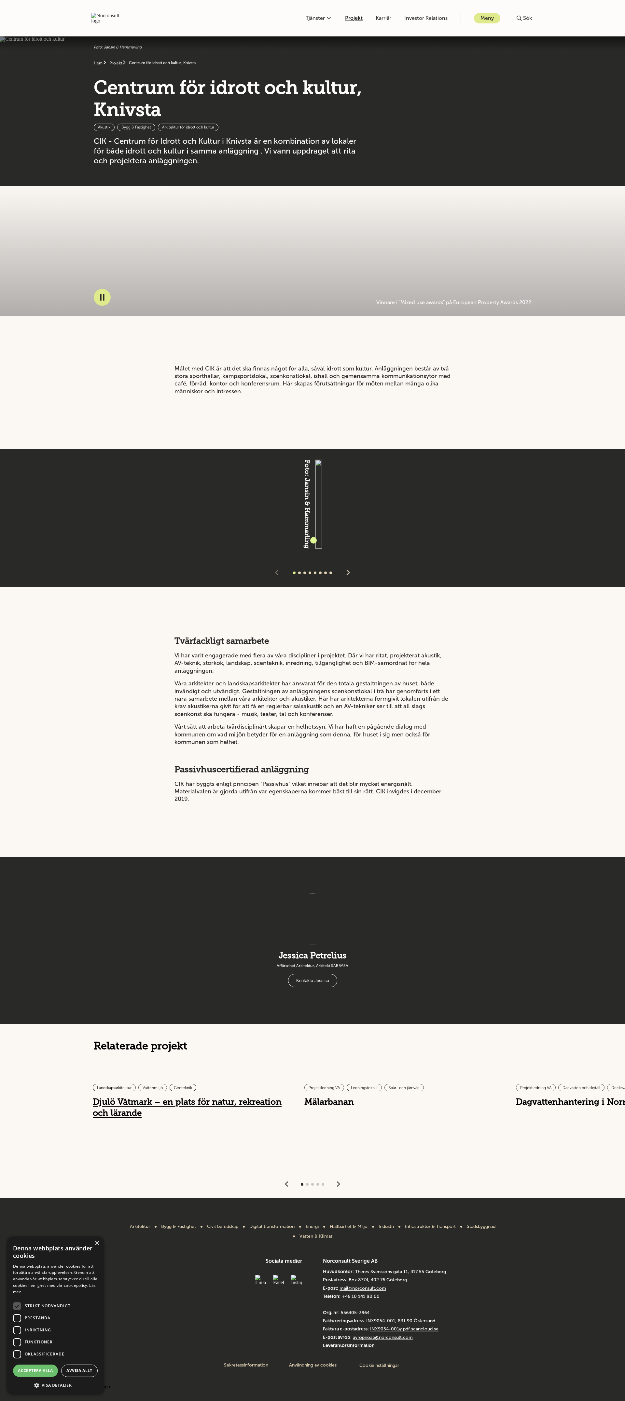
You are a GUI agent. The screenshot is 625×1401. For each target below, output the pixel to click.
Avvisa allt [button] (79, 1370)
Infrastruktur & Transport (430, 1226)
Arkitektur (140, 1226)
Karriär (383, 18)
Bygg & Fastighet (178, 1226)
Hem (99, 63)
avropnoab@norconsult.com (383, 1337)
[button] (55, 1384)
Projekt (354, 18)
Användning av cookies (313, 1365)
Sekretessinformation (246, 1365)
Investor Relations (426, 18)
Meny (487, 18)
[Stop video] (102, 297)
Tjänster (315, 18)
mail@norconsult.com (363, 1288)
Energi (312, 1226)
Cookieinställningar (379, 1365)
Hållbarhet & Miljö (349, 1226)
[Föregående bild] (276, 573)
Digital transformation (272, 1226)
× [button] (96, 1243)
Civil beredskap (222, 1226)
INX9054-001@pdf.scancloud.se (404, 1329)
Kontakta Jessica (312, 980)
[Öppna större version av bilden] (313, 540)
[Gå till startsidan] (108, 18)
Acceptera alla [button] (35, 1370)
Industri (386, 1226)
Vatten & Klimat (315, 1236)
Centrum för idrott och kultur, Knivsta (162, 63)
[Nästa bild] (348, 573)
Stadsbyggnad (481, 1226)
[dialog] (55, 1315)
